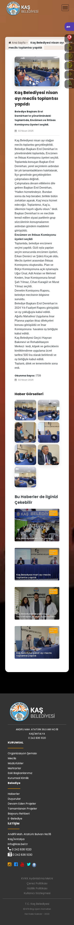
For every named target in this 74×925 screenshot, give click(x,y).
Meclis (12, 758)
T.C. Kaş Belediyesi (37, 904)
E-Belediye (15, 819)
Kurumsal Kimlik (18, 778)
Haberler (14, 794)
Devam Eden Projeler (22, 804)
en (68, 27)
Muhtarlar (14, 768)
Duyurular (14, 799)
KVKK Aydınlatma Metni (37, 878)
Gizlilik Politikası (37, 888)
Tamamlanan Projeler (22, 809)
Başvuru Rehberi (19, 814)
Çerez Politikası (37, 883)
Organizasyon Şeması (22, 753)
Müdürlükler (16, 763)
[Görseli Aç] (25, 410)
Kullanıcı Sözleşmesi (37, 893)
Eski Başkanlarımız (20, 773)
